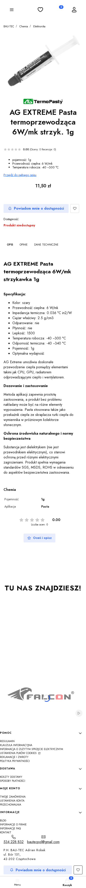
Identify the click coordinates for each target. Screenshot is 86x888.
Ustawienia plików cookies (18, 753)
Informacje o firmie (13, 825)
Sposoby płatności (12, 781)
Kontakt (5, 832)
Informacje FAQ (10, 828)
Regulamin (7, 741)
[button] (11, 10)
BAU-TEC (9, 26)
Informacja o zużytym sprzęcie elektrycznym (31, 749)
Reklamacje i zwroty (14, 757)
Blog (3, 821)
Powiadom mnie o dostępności (39, 208)
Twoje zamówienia (13, 797)
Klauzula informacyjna (16, 745)
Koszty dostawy (11, 777)
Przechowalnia (10, 805)
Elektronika (39, 26)
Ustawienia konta (12, 801)
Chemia (23, 26)
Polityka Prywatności (15, 761)
